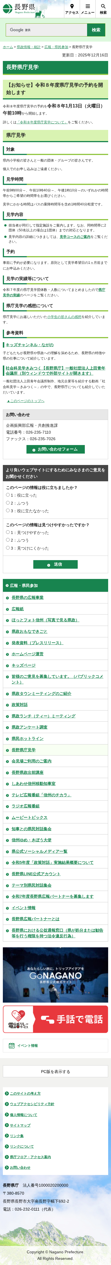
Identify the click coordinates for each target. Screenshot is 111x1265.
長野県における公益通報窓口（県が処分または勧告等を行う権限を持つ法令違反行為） (57, 933)
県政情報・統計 (29, 47)
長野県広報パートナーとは (35, 919)
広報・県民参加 (56, 47)
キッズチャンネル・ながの (30, 344)
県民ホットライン (28, 738)
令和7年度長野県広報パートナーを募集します (53, 896)
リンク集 (17, 1136)
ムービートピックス (30, 817)
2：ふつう (20, 503)
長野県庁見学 (24, 750)
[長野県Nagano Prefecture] (19, 9)
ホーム (8, 47)
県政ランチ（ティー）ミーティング (43, 716)
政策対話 (20, 704)
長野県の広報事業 (28, 597)
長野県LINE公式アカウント (36, 874)
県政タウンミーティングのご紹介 (41, 693)
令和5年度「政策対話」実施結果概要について (53, 862)
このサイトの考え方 (25, 1093)
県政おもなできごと (30, 631)
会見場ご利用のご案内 (32, 761)
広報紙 (18, 609)
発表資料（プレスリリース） (37, 642)
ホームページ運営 (28, 654)
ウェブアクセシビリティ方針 (32, 1104)
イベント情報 (24, 907)
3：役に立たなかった (30, 511)
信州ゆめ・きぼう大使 (32, 840)
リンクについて (22, 1146)
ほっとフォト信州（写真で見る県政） (45, 620)
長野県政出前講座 (28, 772)
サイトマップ (20, 1125)
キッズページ (24, 665)
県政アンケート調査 (30, 727)
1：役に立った (24, 495)
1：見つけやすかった (30, 532)
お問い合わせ (20, 1168)
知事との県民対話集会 (32, 829)
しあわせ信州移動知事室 (34, 783)
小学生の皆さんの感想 (64, 317)
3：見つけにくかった (30, 548)
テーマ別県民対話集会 (32, 885)
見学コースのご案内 (75, 237)
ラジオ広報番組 (26, 806)
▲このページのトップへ (25, 401)
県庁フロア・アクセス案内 (30, 1157)
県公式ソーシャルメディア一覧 (39, 851)
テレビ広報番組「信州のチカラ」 (41, 795)
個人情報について (23, 1115)
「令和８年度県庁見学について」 (42, 122)
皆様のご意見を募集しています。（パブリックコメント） (57, 679)
